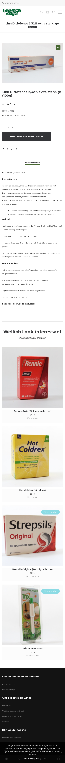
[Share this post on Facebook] (3, 149)
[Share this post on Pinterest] (16, 148)
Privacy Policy (8, 689)
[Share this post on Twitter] (7, 148)
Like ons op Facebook (11, 737)
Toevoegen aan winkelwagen (26, 136)
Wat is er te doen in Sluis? (13, 711)
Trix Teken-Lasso (32, 648)
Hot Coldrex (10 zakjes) (32, 490)
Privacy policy (34, 758)
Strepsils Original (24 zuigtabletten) (32, 569)
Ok (25, 758)
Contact (5, 722)
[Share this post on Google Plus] (12, 148)
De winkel (6, 705)
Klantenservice (8, 684)
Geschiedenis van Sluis (11, 716)
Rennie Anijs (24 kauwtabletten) (32, 411)
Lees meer (32, 540)
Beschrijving (32, 162)
